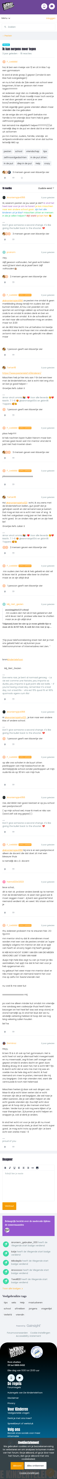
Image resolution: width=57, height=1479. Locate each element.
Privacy (11, 1403)
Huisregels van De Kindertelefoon (25, 1392)
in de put (8, 163)
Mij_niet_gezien (15, 604)
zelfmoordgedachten (15, 157)
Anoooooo (16, 1270)
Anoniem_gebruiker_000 (24, 1242)
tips (45, 151)
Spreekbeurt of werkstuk (20, 1423)
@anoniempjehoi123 (16, 502)
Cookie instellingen (40, 1332)
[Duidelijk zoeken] (52, 27)
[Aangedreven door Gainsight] (28, 1326)
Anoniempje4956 (16, 197)
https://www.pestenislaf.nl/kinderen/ (21, 373)
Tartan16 (11, 367)
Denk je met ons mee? (20, 1418)
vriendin (20, 1314)
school (18, 151)
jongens (33, 1308)
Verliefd (8, 1314)
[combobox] (28, 25)
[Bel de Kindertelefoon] (44, 6)
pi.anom (11, 252)
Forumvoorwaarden (17, 1332)
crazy (47, 163)
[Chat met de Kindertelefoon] (52, 6)
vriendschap (32, 151)
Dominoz (11, 1043)
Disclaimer (13, 1397)
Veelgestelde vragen (18, 1412)
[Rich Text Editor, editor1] (28, 1186)
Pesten (8, 35)
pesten (7, 151)
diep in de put (24, 163)
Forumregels (14, 1387)
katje (13, 1251)
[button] (50, 18)
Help (38, 163)
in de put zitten (39, 157)
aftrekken (20, 1308)
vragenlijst (46, 1308)
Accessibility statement (28, 1335)
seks (14, 1302)
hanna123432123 (15, 881)
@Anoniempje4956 (12, 300)
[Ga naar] (4, 27)
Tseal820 (16, 1279)
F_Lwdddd (12, 61)
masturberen (36, 1302)
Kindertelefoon (15, 659)
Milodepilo (16, 1260)
